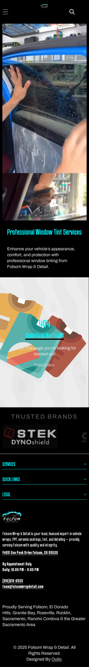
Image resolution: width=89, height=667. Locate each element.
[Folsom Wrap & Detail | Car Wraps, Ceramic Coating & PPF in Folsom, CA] (44, 6)
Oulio (56, 659)
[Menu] (5, 12)
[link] (44, 365)
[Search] (72, 12)
